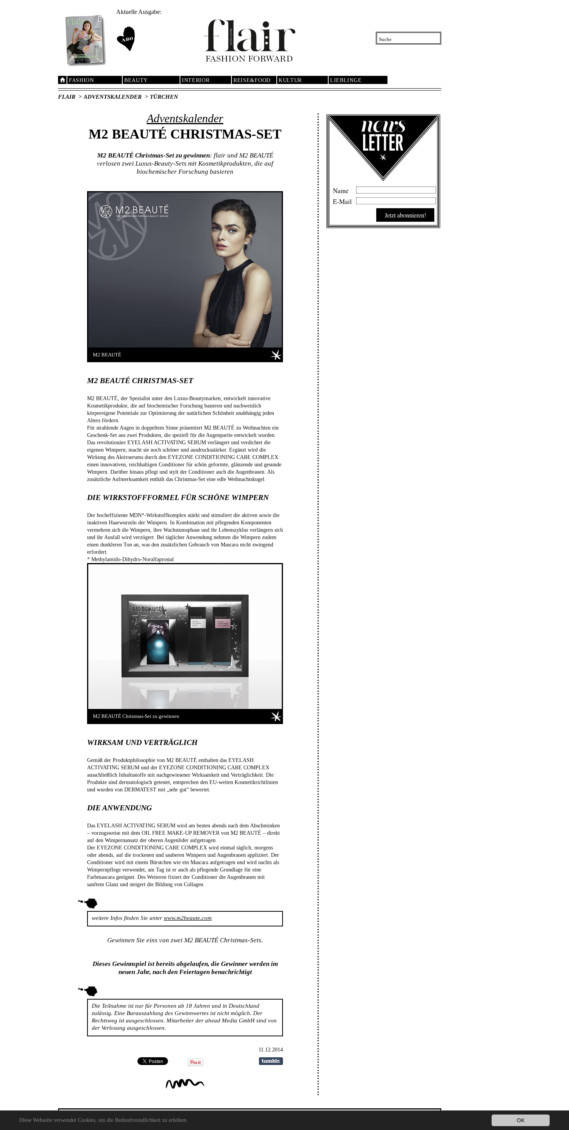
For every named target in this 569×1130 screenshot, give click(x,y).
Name (341, 190)
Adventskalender (113, 97)
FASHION (81, 80)
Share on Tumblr (271, 1061)
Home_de (62, 80)
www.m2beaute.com (188, 918)
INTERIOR (196, 80)
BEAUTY (136, 80)
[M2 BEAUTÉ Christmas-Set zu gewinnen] (185, 636)
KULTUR (290, 80)
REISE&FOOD (252, 80)
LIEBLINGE (346, 80)
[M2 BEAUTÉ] (185, 270)
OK (520, 1120)
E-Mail (342, 200)
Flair (66, 97)
